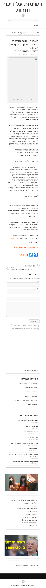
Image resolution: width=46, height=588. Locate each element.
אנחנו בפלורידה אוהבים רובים (28, 383)
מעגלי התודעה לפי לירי (30, 514)
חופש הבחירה (32, 511)
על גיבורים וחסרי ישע (30, 392)
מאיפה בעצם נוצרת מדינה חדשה (26, 248)
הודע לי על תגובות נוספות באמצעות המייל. (24, 325)
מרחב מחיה (32, 32)
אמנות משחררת (32, 506)
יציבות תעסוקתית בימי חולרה (21, 268)
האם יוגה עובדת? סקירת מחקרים (26, 509)
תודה (24, 255)
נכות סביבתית (32, 405)
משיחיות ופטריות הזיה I (30, 517)
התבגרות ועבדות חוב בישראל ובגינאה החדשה (22, 500)
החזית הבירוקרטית (31, 387)
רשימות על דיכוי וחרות (23, 7)
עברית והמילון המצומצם (29, 523)
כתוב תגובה (18, 54)
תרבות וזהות (25, 54)
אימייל (37, 289)
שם (38, 281)
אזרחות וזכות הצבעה (30, 396)
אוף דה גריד (33, 526)
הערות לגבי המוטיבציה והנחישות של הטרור (23, 400)
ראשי (38, 32)
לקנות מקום (14, 238)
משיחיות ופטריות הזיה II (29, 520)
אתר (38, 296)
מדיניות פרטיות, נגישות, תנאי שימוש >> (26, 565)
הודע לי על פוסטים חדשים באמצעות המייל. (24, 328)
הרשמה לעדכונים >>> (31, 370)
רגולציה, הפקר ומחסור (30, 503)
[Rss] (23, 16)
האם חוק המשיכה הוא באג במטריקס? (25, 462)
